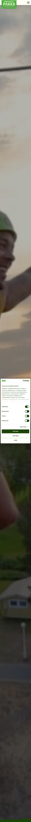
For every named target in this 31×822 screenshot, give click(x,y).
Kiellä (15, 440)
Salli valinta (15, 435)
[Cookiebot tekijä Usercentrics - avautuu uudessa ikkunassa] (22, 381)
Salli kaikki (15, 431)
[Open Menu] (28, 2)
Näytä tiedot (23, 426)
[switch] (27, 411)
